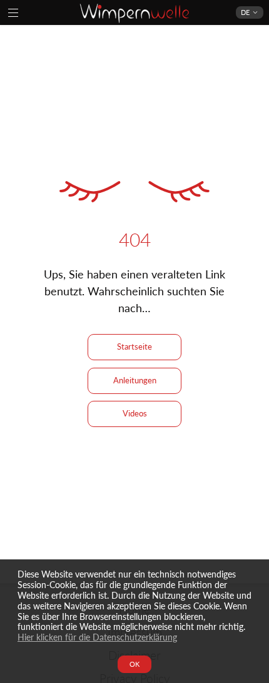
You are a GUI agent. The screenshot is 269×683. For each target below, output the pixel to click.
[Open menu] (13, 12)
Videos (135, 413)
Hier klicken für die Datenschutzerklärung (97, 637)
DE (245, 12)
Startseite (134, 346)
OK (134, 664)
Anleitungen (134, 380)
